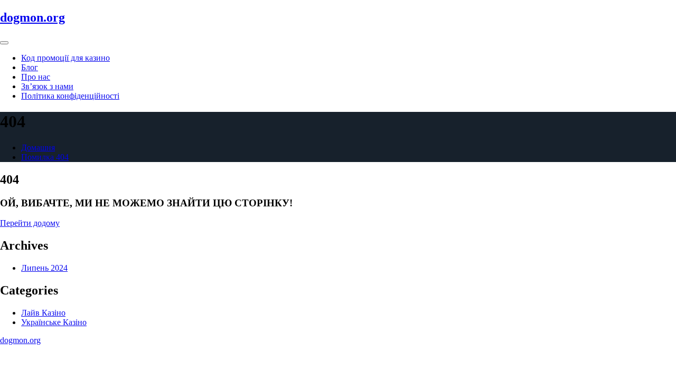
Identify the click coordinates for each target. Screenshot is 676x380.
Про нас (35, 76)
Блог (29, 67)
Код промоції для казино (65, 57)
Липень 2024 (44, 267)
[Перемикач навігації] (4, 42)
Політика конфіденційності (70, 95)
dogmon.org (32, 17)
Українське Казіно (54, 322)
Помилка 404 (45, 157)
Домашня (38, 147)
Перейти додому (30, 222)
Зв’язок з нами (47, 86)
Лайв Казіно (43, 312)
